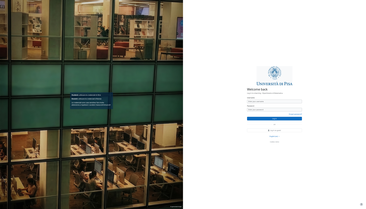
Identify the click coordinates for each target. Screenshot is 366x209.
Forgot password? (295, 114)
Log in (274, 119)
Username (251, 98)
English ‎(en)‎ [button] (274, 136)
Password (250, 106)
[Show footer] (361, 204)
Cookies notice (274, 142)
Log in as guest (275, 130)
